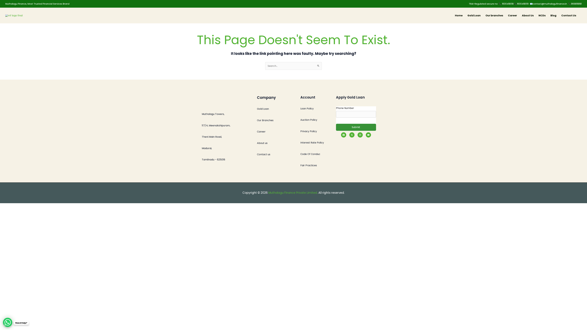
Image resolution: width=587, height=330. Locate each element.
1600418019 (523, 3)
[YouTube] (368, 135)
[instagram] (360, 135)
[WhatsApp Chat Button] (7, 322)
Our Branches (265, 120)
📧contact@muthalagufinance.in (548, 3)
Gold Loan (474, 15)
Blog (553, 15)
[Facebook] (343, 135)
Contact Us (568, 15)
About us (262, 143)
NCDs (542, 15)
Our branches (494, 15)
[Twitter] (351, 135)
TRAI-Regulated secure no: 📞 (485, 3)
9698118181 (576, 3)
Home (459, 15)
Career (512, 15)
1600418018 (508, 3)
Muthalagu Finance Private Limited (292, 193)
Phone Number (345, 108)
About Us (528, 15)
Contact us (263, 154)
